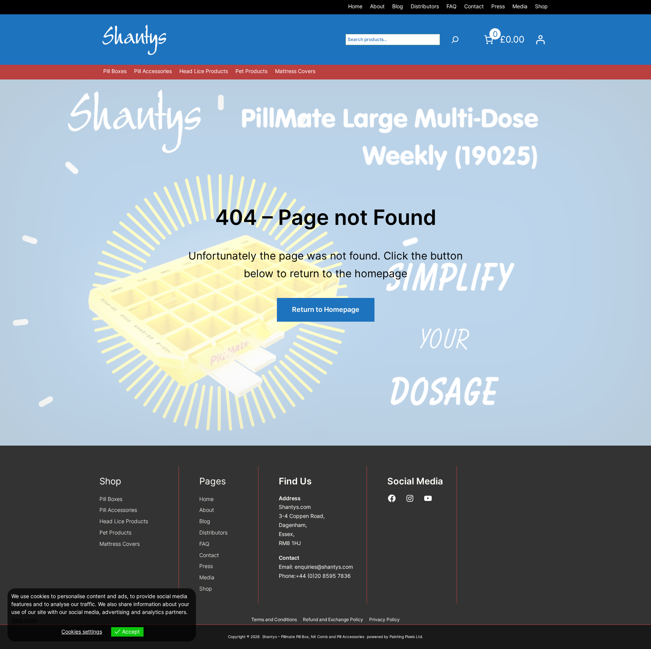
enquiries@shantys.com (324, 566)
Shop (110, 481)
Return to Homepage (325, 309)
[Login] (540, 39)
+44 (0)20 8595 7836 (323, 576)
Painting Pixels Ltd (406, 637)
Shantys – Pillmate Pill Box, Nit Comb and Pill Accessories (313, 637)
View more (24, 620)
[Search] (455, 39)
